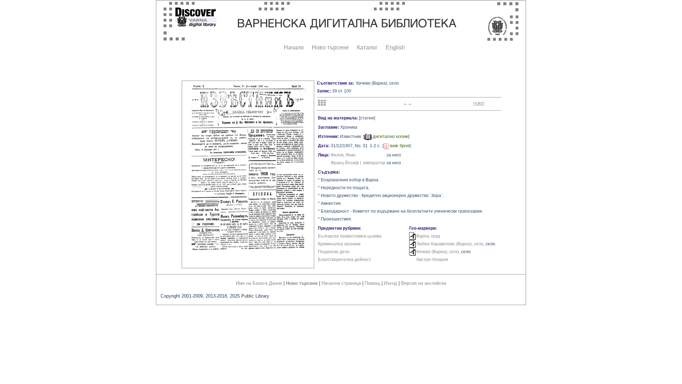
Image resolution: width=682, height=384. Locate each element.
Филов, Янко (343, 155)
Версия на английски (423, 283)
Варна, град (428, 236)
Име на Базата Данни (259, 283)
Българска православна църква (349, 236)
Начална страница (341, 283)
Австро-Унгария (432, 259)
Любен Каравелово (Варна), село (449, 243)
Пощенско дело (334, 251)
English (395, 47)
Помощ (372, 283)
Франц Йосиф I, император (358, 162)
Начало (294, 47)
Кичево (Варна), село (437, 251)
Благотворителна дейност (344, 259)
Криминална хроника (339, 243)
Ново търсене (330, 47)
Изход (390, 283)
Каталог (367, 47)
